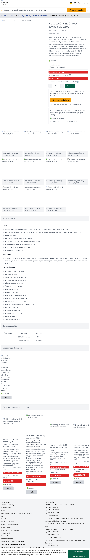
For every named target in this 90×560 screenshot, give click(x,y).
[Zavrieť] (88, 10)
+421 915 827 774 (54, 507)
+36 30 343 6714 (53, 513)
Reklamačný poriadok (8, 536)
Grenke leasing (6, 527)
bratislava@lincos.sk (55, 537)
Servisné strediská (7, 539)
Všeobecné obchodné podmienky (12, 542)
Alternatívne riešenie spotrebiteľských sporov (16, 513)
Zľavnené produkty (76, 10)
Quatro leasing (6, 533)
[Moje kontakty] (79, 3)
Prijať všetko (79, 552)
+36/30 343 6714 (53, 535)
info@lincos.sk (53, 516)
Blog (2, 516)
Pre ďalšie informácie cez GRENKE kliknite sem (65, 105)
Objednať (70, 86)
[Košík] (84, 3)
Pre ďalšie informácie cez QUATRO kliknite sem (65, 122)
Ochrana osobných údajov (10, 525)
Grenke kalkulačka (62, 100)
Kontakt (4, 519)
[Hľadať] (75, 3)
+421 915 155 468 (54, 510)
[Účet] (88, 3)
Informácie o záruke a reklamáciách (13, 544)
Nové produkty (6, 508)
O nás (3, 510)
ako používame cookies (16, 553)
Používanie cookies (7, 522)
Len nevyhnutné (79, 556)
